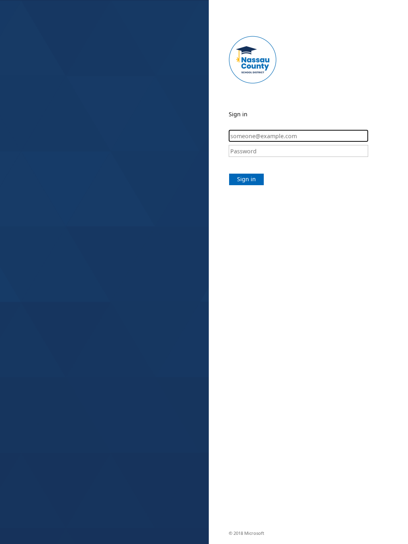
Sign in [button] (246, 179)
